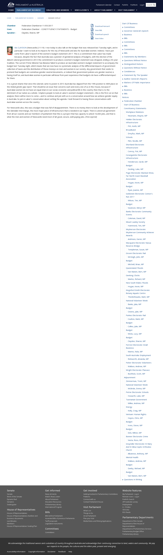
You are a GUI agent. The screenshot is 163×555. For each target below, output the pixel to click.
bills (125, 38)
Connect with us (89, 499)
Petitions (86, 496)
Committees (49, 532)
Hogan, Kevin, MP (136, 182)
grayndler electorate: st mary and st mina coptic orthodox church (139, 447)
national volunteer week (137, 300)
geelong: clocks (133, 275)
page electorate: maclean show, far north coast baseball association (140, 176)
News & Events (82, 10)
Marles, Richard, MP (136, 279)
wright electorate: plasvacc (138, 370)
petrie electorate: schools (137, 392)
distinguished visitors (133, 64)
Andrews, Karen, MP (137, 239)
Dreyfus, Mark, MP (136, 133)
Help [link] (70, 551)
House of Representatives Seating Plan (22, 526)
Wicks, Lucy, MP (135, 333)
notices (125, 97)
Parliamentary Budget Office (133, 531)
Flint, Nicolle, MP (135, 141)
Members (10, 523)
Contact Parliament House (93, 502)
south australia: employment (138, 355)
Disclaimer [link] (52, 551)
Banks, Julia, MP (134, 304)
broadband (131, 130)
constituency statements (135, 108)
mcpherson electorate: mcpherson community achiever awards (140, 232)
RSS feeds (127, 512)
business (128, 34)
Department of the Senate (132, 521)
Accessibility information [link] (16, 551)
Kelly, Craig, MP (134, 410)
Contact (117, 5)
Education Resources (53, 502)
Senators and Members (57, 10)
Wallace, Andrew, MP (137, 366)
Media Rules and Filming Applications (97, 521)
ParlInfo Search (128, 499)
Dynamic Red (12, 499)
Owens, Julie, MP (135, 311)
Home (11, 10)
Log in (142, 5)
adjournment (129, 377)
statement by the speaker (136, 75)
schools (129, 137)
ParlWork (134, 5)
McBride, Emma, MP (137, 388)
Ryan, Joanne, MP (135, 190)
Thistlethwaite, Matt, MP (139, 297)
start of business (130, 23)
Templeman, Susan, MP (138, 249)
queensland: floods (134, 268)
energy (129, 407)
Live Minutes (12, 521)
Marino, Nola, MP (135, 351)
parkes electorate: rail (136, 315)
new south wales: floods (137, 282)
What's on (87, 510)
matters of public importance (137, 82)
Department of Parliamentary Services (137, 529)
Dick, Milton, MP (135, 432)
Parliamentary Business (29, 10)
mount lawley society (135, 222)
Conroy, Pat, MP (135, 151)
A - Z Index (127, 507)
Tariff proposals (51, 521)
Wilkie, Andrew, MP (136, 403)
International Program (53, 507)
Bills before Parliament (54, 516)
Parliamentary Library (53, 504)
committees (129, 27)
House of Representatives (17, 513)
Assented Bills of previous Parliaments (60, 518)
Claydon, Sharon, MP (137, 341)
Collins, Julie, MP (135, 326)
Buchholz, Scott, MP (136, 373)
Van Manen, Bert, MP (137, 271)
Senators (10, 502)
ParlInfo (125, 5)
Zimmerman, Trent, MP (136, 381)
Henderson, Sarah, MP (138, 161)
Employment (127, 504)
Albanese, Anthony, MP (138, 453)
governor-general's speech (136, 31)
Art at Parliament (89, 516)
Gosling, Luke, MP (135, 169)
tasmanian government (136, 399)
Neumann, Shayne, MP (137, 115)
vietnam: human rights (136, 414)
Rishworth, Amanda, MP (138, 359)
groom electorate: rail (136, 253)
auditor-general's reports (135, 78)
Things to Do (88, 513)
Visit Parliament (126, 10)
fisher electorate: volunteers (138, 362)
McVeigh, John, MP (136, 257)
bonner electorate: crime (137, 436)
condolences (129, 71)
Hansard (40, 18)
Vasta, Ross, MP (135, 440)
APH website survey (130, 502)
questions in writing (133, 479)
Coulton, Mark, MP (136, 319)
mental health (132, 457)
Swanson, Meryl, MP (137, 208)
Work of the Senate (14, 496)
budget (129, 165)
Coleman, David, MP (136, 218)
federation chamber (133, 101)
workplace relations (135, 112)
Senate (9, 494)
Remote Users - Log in (131, 496)
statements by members (135, 56)
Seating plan (11, 504)
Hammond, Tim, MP (136, 225)
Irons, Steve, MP (135, 425)
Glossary (126, 509)
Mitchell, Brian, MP (136, 264)
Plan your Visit (88, 518)
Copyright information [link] (36, 551)
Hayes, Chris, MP (135, 418)
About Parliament (103, 10)
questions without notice (135, 60)
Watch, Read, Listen (52, 496)
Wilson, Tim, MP (135, 200)
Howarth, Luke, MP (136, 396)
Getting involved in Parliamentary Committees (100, 494)
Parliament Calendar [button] (104, 5)
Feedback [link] (62, 551)
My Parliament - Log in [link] (131, 494)
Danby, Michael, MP (136, 468)
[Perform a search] (154, 5)
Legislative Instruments (54, 523)
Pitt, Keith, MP (134, 126)
